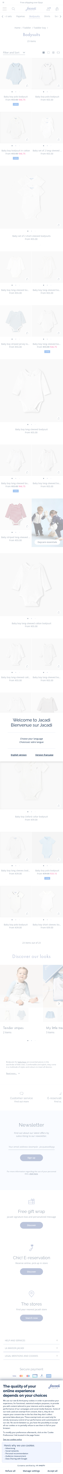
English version (19, 754)
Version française (44, 754)
